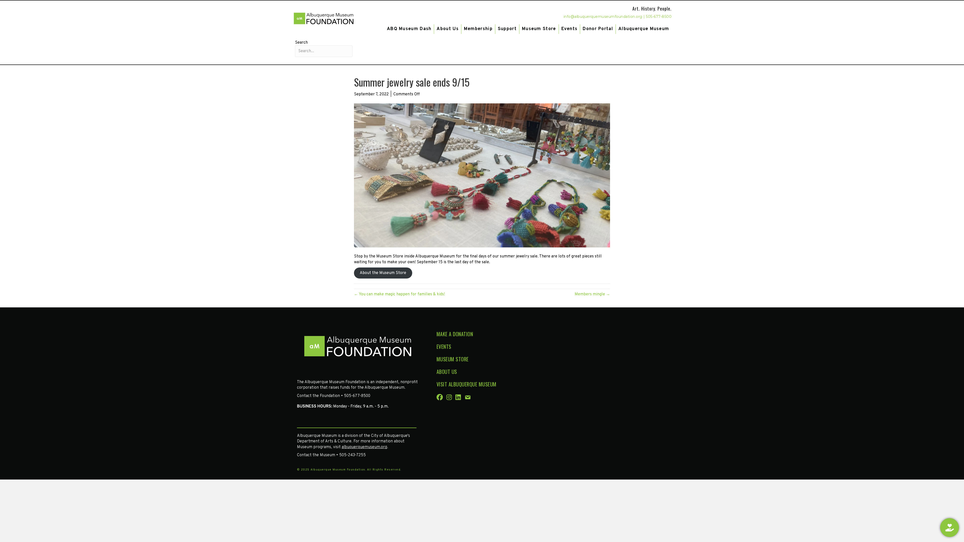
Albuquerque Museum (643, 29)
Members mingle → (592, 294)
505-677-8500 (659, 16)
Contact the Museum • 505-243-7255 (331, 455)
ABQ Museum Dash (409, 29)
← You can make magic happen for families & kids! (399, 294)
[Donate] (949, 527)
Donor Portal (598, 29)
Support (507, 29)
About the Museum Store (383, 273)
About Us (447, 29)
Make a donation (455, 334)
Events (569, 29)
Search (301, 42)
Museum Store (539, 29)
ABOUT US (447, 371)
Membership (478, 29)
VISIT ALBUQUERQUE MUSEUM (467, 384)
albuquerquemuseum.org (364, 447)
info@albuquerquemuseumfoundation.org (603, 16)
